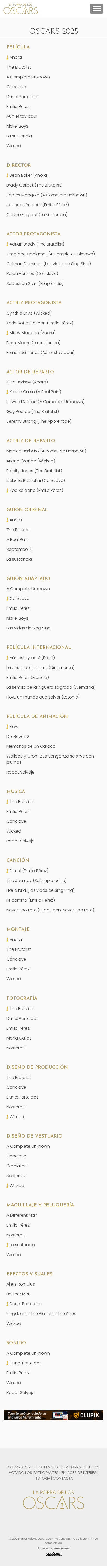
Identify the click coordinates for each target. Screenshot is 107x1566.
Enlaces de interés (78, 1472)
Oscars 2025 (20, 1467)
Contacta (63, 1478)
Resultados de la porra (58, 1467)
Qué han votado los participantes (54, 1470)
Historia (42, 1478)
